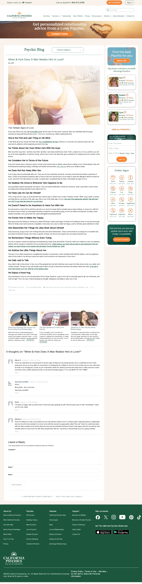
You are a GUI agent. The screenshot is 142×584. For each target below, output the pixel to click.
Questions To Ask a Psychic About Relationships (83, 328)
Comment (12, 449)
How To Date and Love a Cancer (69, 496)
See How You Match (122, 239)
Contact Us (130, 16)
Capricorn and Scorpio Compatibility (37, 496)
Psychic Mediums (32, 539)
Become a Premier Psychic (81, 520)
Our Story (46, 16)
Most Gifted (7, 534)
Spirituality (80, 287)
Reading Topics (31, 520)
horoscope (56, 287)
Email (10, 474)
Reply (16, 372)
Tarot (86, 287)
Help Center (76, 529)
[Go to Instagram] (114, 517)
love (62, 287)
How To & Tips (8, 539)
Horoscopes (96, 16)
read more (30, 340)
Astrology (49, 287)
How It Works (78, 16)
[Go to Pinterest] (131, 517)
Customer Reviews (32, 544)
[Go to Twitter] (106, 517)
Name (10, 467)
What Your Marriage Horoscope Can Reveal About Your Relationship (21, 328)
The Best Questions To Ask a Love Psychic (52, 328)
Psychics (55, 16)
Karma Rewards (118, 16)
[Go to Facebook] (98, 517)
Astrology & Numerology (57, 544)
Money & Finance (55, 534)
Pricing (87, 16)
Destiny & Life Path (55, 539)
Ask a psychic (61, 166)
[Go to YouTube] (122, 517)
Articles (106, 16)
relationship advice (70, 287)
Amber (122, 95)
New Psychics (31, 525)
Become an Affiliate (79, 515)
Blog (50, 525)
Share (10, 290)
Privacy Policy (77, 571)
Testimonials (66, 16)
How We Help (8, 525)
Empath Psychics (32, 534)
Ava (121, 77)
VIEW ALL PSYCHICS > (121, 129)
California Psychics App (57, 515)
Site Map (102, 571)
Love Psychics (31, 529)
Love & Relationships (34, 287)
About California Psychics (12, 515)
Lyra (121, 112)
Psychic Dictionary (78, 525)
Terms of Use (90, 571)
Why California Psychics (11, 520)
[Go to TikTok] (139, 517)
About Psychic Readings (11, 529)
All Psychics (30, 515)
